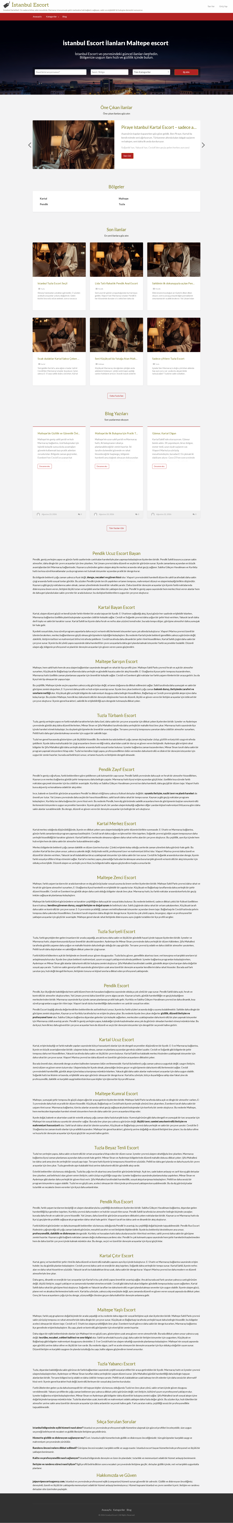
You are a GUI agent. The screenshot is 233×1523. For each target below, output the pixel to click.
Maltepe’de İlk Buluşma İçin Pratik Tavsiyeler (120, 433)
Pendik (100, 289)
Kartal (43, 364)
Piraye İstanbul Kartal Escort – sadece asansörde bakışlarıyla (177, 127)
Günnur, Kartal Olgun (164, 433)
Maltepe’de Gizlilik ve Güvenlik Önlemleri (61, 433)
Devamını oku (45, 467)
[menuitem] (210, 6)
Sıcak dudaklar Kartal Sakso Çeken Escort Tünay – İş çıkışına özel (74, 358)
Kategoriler (51, 16)
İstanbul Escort (30, 4)
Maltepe (101, 364)
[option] (116, 144)
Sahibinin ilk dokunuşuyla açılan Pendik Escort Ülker (181, 283)
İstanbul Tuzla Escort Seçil (52, 283)
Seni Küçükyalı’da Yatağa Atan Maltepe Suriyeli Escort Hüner (130, 358)
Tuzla (43, 289)
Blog (64, 16)
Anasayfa (37, 16)
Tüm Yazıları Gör (116, 528)
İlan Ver (211, 6)
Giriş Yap (223, 6)
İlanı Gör (128, 156)
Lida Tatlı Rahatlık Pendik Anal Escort (116, 283)
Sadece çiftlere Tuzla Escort (168, 358)
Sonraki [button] (203, 144)
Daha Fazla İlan (116, 396)
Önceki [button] (29, 144)
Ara (187, 72)
